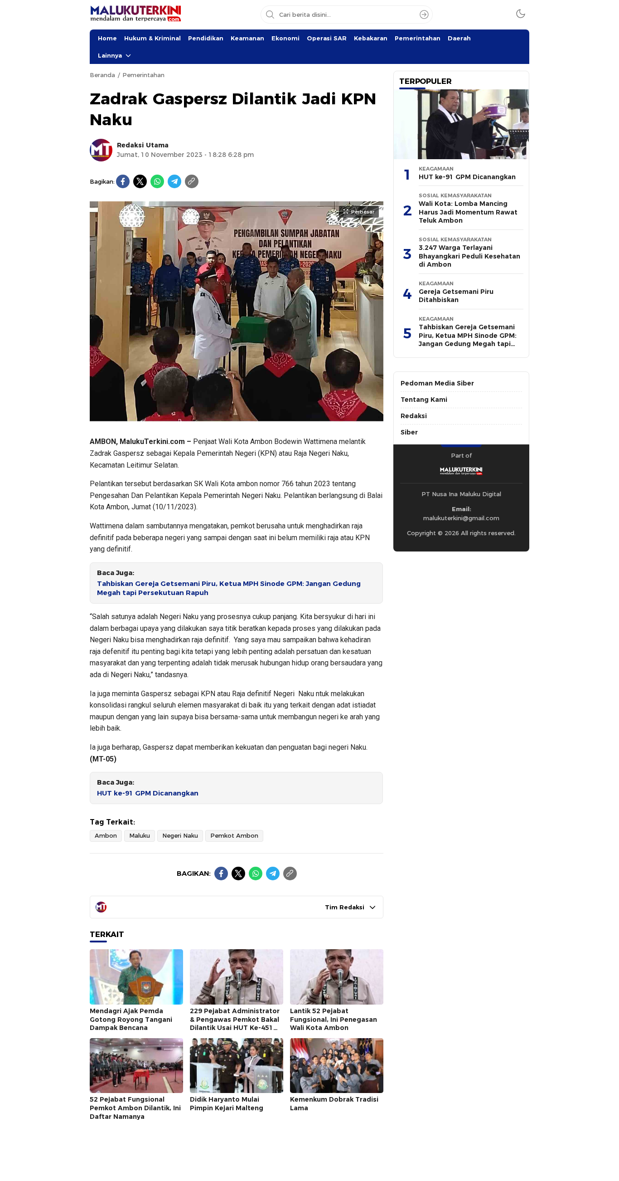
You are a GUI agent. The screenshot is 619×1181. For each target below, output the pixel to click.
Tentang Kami (424, 399)
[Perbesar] (236, 417)
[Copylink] (191, 181)
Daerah (459, 38)
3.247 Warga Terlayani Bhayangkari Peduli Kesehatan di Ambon (469, 256)
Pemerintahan (417, 38)
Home (107, 38)
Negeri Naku (180, 835)
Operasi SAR (327, 38)
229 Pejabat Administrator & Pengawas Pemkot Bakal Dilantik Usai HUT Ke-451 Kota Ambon (235, 1023)
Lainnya (110, 55)
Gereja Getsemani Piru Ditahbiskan (456, 296)
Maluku (139, 835)
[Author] (101, 150)
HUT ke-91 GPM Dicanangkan (147, 793)
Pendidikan (205, 38)
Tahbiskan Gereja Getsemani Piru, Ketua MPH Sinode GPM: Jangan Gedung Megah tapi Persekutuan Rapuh (229, 588)
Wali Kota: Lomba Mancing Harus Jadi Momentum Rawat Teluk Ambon (468, 212)
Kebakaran (370, 38)
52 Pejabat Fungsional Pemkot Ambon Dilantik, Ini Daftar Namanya (135, 1108)
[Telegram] (174, 181)
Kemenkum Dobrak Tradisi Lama (334, 1104)
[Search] (424, 14)
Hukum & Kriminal (152, 38)
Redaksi (414, 416)
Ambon (106, 835)
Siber (409, 432)
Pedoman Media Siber (437, 383)
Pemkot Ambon (234, 835)
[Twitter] (140, 181)
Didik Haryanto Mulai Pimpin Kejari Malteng (226, 1104)
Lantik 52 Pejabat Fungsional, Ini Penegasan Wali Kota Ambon (333, 1019)
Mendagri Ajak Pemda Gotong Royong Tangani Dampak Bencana (131, 1019)
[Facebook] (123, 181)
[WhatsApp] (157, 181)
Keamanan (247, 38)
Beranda (102, 74)
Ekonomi (285, 38)
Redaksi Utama (143, 145)
